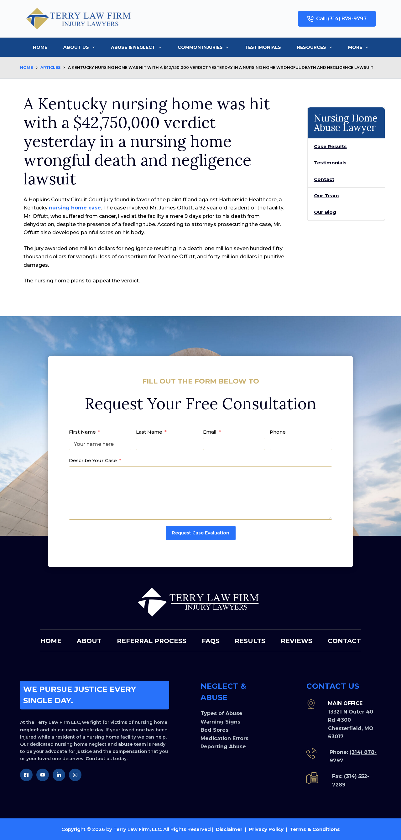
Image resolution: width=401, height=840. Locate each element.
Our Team (326, 195)
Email (209, 432)
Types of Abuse (221, 713)
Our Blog (325, 212)
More (355, 47)
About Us (76, 47)
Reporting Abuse (223, 747)
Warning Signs (220, 722)
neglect (29, 730)
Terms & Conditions (315, 829)
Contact (324, 179)
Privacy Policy (266, 829)
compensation (129, 751)
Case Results (330, 146)
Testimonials (263, 47)
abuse (125, 744)
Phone (278, 432)
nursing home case (75, 208)
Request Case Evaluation (200, 533)
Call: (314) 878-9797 (341, 19)
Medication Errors (224, 738)
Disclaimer (229, 829)
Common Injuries (200, 47)
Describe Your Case (93, 460)
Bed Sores (214, 730)
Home (40, 47)
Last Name (149, 432)
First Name (82, 432)
